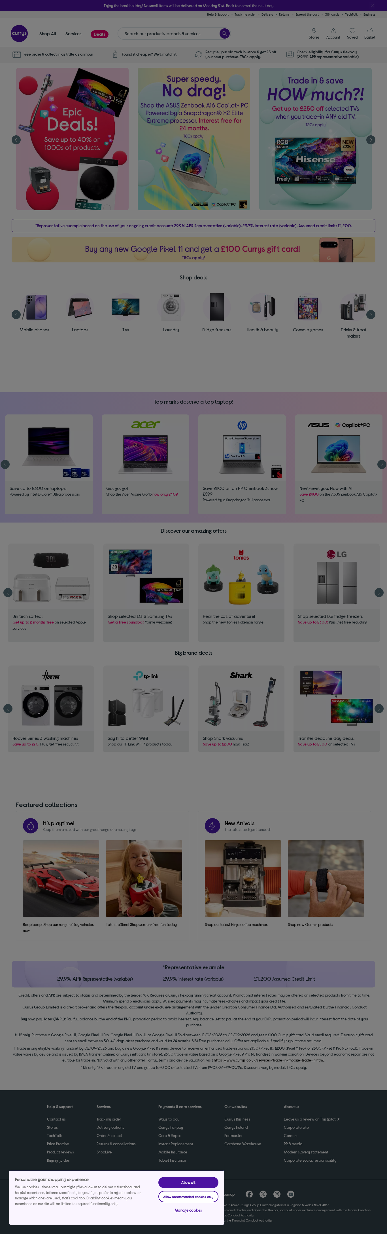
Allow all (188, 1182)
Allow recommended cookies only (188, 1197)
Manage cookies (188, 1210)
